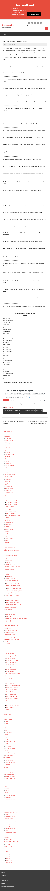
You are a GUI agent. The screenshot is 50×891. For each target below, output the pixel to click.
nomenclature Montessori (11, 469)
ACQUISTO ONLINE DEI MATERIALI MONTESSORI (16, 553)
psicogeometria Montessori (12, 602)
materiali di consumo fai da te (12, 821)
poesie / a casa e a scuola (12, 681)
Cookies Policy (6, 877)
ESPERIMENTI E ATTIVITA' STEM (12, 566)
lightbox (8, 574)
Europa (7, 531)
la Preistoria (8, 797)
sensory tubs (9, 576)
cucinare (8, 612)
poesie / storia (9, 703)
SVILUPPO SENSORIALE (10, 607)
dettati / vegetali (10, 671)
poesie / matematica (11, 694)
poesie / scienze (10, 701)
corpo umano (9, 560)
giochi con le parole (9, 407)
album (3, 883)
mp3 (6, 467)
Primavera (7, 790)
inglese (7, 459)
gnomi (6, 814)
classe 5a (8, 858)
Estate (6, 786)
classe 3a (8, 854)
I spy (7, 572)
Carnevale (7, 481)
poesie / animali (10, 683)
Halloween (7, 494)
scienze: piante (8, 780)
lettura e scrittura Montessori (13, 583)
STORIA (7, 606)
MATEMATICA (7, 714)
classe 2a (11, 410)
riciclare (7, 834)
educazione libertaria (10, 762)
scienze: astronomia (9, 774)
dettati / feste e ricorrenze (12, 656)
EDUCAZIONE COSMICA (10, 564)
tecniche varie (8, 445)
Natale (6, 495)
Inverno (7, 788)
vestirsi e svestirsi (10, 623)
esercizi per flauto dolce (10, 753)
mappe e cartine (9, 538)
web (5, 865)
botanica (8, 558)
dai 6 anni (7, 848)
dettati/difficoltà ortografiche (13, 673)
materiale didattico (8, 413)
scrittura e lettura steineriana (12, 639)
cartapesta (8, 810)
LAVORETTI (7, 643)
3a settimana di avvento (11, 502)
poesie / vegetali (10, 707)
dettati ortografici (9, 650)
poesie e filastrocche (10, 678)
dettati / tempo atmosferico (12, 667)
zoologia (8, 562)
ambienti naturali (9, 529)
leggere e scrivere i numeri (11, 728)
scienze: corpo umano (10, 776)
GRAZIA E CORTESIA (10, 578)
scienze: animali (9, 772)
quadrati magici (8, 736)
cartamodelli (8, 452)
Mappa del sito (5, 888)
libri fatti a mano (9, 818)
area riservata (5, 880)
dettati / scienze (10, 664)
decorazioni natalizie (11, 511)
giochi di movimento (10, 547)
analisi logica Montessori (13, 592)
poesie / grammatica (11, 692)
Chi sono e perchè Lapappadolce (8, 886)
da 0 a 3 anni (8, 844)
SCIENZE (6, 767)
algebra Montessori (10, 598)
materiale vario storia (10, 799)
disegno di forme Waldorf (11, 630)
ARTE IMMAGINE (8, 431)
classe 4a (8, 856)
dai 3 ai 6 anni (8, 846)
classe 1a (6, 410)
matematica (8, 463)
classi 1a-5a (9, 860)
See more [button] (6, 399)
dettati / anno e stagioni (11, 655)
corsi (3, 881)
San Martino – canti (9, 522)
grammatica (8, 676)
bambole (7, 804)
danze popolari (8, 751)
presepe (8, 517)
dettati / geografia (10, 658)
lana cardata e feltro (10, 816)
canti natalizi (8, 746)
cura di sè (8, 616)
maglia (6, 820)
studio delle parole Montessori (13, 593)
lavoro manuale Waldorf (10, 636)
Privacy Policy (6, 875)
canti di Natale (9, 509)
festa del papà (8, 490)
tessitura (7, 837)
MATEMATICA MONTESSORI (12, 595)
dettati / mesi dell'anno (11, 662)
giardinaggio (9, 620)
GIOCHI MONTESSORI (10, 569)
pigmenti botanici (9, 440)
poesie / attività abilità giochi (13, 685)
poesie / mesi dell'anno (11, 696)
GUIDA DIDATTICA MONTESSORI (12, 550)
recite (6, 711)
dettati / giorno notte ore (12, 660)
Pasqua (7, 519)
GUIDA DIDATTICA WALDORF (11, 625)
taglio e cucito (8, 835)
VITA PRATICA (8, 609)
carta (6, 805)
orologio (7, 734)
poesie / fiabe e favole (11, 689)
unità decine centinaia (10, 741)
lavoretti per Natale (10, 513)
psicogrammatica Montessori (13, 585)
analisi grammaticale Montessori (14, 590)
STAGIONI (6, 781)
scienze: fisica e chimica (10, 778)
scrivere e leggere (17, 413)
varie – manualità (9, 839)
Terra (6, 540)
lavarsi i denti (9, 621)
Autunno (7, 785)
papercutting (8, 826)
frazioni (7, 723)
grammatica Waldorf (10, 634)
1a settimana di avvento (11, 498)
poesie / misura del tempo (12, 698)
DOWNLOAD (17, 410)
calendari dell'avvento (11, 508)
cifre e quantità (8, 719)
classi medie (9, 862)
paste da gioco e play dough (12, 824)
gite (6, 534)
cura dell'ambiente (10, 614)
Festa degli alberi (9, 486)
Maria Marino (14, 44)
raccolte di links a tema (10, 832)
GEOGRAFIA (7, 526)
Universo (7, 542)
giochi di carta (8, 458)
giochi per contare (9, 726)
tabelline (7, 739)
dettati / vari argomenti (11, 669)
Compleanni (8, 483)
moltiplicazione (8, 732)
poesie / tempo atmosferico (12, 705)
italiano (33, 410)
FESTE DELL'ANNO (8, 476)
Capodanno (7, 479)
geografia (7, 456)
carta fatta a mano (10, 809)
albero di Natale (10, 506)
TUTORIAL (6, 800)
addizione (7, 717)
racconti (7, 709)
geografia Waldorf (9, 632)
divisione (7, 721)
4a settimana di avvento (11, 504)
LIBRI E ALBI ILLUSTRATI (9, 645)
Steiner (7, 766)
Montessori (7, 764)
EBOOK (6, 472)
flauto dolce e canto (9, 755)
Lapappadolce (8, 25)
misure (6, 730)
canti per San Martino (10, 748)
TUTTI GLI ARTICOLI (42, 413)
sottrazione (8, 737)
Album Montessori (9, 450)
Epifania (7, 484)
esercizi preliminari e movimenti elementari (16, 618)
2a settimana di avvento (11, 500)
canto (6, 750)
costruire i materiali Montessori (12, 812)
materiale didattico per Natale (13, 515)
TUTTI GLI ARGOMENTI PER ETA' (29, 413)
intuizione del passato (10, 795)
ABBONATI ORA (34, 14)
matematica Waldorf (10, 637)
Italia (6, 536)
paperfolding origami (10, 828)
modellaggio (8, 438)
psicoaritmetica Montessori (12, 600)
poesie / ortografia (10, 700)
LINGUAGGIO (39, 410)
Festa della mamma (9, 492)
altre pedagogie (9, 760)
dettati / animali (10, 653)
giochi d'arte (8, 436)
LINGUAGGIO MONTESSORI (11, 580)
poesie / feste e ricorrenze (12, 687)
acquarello (7, 434)
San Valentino (8, 524)
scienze (7, 470)
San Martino (8, 520)
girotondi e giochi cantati (11, 549)
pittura (6, 442)
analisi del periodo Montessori (14, 588)
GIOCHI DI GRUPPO (8, 544)
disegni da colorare (9, 454)
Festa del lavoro (9, 488)
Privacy (3, 872)
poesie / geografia (10, 691)
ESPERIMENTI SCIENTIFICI (10, 474)
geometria (7, 725)
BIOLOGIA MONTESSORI (11, 555)
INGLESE (6, 641)
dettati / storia (9, 666)
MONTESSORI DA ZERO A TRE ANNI (13, 604)
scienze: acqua (8, 771)
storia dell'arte (8, 443)
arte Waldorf (8, 628)
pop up (6, 830)
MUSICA (6, 743)
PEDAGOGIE (7, 757)
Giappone (7, 533)
